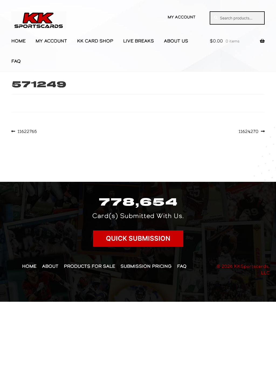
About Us (176, 41)
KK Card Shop (95, 41)
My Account (181, 17)
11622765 (27, 131)
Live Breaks (138, 41)
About (50, 266)
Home (18, 41)
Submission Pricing (145, 266)
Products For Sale (89, 266)
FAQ (16, 61)
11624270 (248, 131)
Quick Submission (138, 238)
